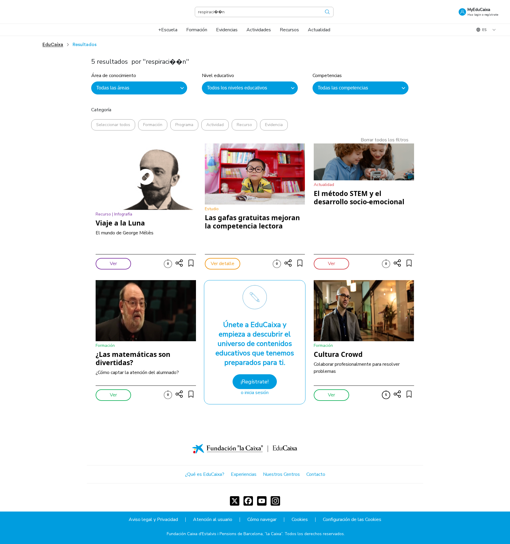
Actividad (215, 125)
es (484, 29)
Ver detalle (222, 263)
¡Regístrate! (255, 381)
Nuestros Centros (281, 474)
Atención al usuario (212, 519)
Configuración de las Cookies (352, 519)
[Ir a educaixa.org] (41, 11)
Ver (113, 263)
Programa (184, 125)
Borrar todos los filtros (384, 140)
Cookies (300, 519)
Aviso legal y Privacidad (153, 519)
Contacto (315, 474)
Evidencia (274, 125)
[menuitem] (168, 30)
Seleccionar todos (113, 125)
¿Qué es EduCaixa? (204, 474)
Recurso (244, 125)
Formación (152, 125)
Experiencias (243, 474)
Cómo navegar (262, 519)
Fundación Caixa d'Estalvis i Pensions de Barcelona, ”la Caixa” (224, 534)
